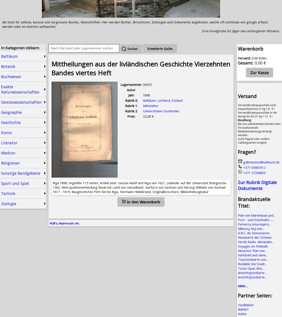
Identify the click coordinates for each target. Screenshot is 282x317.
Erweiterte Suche (160, 48)
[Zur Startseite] (131, 16)
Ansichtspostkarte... (252, 277)
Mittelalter (150, 105)
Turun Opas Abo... (251, 268)
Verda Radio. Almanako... (256, 242)
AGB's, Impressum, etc (64, 223)
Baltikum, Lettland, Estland (163, 100)
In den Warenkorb (143, 202)
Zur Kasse (259, 72)
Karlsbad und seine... (253, 255)
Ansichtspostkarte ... (252, 272)
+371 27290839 (253, 173)
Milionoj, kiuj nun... (251, 228)
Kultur (242, 313)
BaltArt (243, 309)
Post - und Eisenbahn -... (255, 220)
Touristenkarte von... (253, 259)
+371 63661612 (253, 167)
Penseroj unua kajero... (254, 224)
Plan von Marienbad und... (256, 215)
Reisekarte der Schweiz (255, 237)
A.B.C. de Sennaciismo (254, 233)
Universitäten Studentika (161, 111)
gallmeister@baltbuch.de (261, 162)
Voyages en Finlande (253, 246)
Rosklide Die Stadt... (252, 264)
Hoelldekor (246, 305)
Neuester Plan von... (252, 250)
